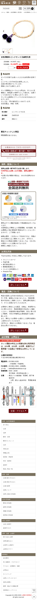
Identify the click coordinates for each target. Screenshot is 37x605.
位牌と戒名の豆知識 (9, 494)
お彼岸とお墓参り (8, 545)
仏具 (4, 445)
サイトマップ (7, 574)
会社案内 (6, 558)
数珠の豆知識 (7, 503)
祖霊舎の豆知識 (8, 515)
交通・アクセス (18, 411)
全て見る (6, 425)
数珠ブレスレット (8, 441)
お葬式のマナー (8, 549)
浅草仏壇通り (7, 582)
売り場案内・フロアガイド (11, 562)
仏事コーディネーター (10, 578)
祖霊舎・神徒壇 (8, 457)
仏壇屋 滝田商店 (27, 595)
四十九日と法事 (8, 537)
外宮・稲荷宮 (7, 461)
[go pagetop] (34, 597)
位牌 (4, 433)
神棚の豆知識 (7, 511)
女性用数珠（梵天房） (16, 12)
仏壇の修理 (6, 486)
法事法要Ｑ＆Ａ (8, 541)
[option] (18, 31)
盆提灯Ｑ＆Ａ (7, 528)
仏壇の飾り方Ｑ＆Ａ (9, 478)
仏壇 (4, 429)
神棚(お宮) (6, 453)
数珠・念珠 (6, 437)
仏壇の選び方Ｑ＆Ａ (9, 482)
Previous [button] (4, 31)
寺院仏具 (6, 449)
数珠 (8, 12)
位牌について (7, 490)
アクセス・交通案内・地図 (11, 566)
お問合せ (6, 570)
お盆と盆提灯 (7, 524)
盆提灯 (5, 465)
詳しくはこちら (18, 285)
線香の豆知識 (7, 507)
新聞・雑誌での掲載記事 (10, 586)
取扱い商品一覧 (8, 469)
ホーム (3, 12)
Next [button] (33, 31)
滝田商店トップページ (10, 590)
